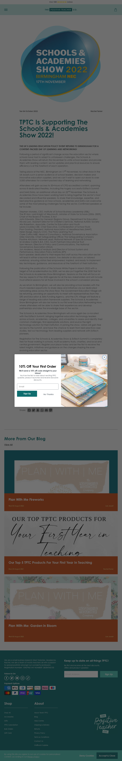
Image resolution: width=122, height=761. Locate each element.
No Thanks (48, 394)
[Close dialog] (104, 357)
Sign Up (27, 394)
